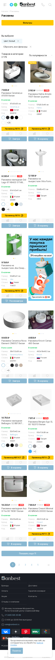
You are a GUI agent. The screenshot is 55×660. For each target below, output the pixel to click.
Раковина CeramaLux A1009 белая (11, 94)
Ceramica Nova (16, 354)
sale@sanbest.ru (12, 624)
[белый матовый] (8, 365)
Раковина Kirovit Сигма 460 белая (39, 342)
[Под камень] (21, 117)
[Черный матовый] (8, 117)
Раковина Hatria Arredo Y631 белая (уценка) (39, 95)
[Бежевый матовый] (21, 445)
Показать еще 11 (27, 553)
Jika (11, 279)
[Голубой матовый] (30, 451)
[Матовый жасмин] (39, 446)
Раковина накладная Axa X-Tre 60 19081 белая (13, 509)
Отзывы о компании (10, 602)
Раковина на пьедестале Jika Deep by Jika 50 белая (12, 266)
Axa (11, 522)
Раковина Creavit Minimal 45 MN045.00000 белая (40, 509)
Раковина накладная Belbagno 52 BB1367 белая (11, 422)
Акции (4, 596)
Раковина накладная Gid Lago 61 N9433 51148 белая (13, 181)
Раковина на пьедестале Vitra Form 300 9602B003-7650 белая (39, 180)
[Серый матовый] (16, 365)
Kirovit (39, 354)
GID (11, 193)
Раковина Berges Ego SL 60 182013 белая (40, 423)
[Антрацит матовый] (48, 446)
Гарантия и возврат (36, 591)
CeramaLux (14, 107)
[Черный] (16, 117)
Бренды (5, 586)
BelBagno (14, 434)
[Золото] (12, 204)
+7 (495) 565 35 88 (13, 615)
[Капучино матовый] (21, 365)
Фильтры (27, 22)
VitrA (38, 192)
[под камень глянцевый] (8, 204)
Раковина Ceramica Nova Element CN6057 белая (13, 342)
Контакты (32, 596)
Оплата (4, 591)
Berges (40, 435)
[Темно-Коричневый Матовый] (3, 370)
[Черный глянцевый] (12, 117)
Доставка (32, 586)
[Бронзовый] (3, 122)
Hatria (39, 108)
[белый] (3, 117)
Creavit (40, 522)
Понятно (16, 650)
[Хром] (21, 204)
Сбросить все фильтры (15, 46)
